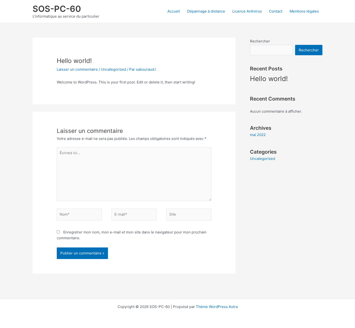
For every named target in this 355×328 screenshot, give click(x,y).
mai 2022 (258, 134)
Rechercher (260, 41)
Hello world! (269, 79)
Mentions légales (304, 11)
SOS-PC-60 (57, 9)
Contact (275, 11)
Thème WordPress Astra (217, 306)
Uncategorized (113, 69)
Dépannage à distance (206, 11)
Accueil (173, 11)
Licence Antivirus (247, 11)
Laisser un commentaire (77, 69)
